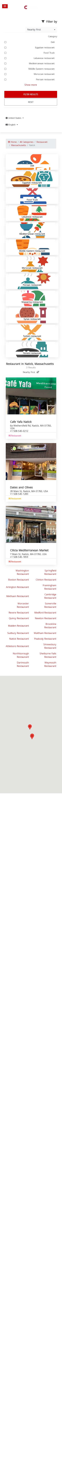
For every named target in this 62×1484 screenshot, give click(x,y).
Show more (31, 85)
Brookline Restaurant (50, 626)
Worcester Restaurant (23, 605)
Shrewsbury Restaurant (49, 646)
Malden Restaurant (18, 626)
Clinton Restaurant (46, 580)
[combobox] (41, 29)
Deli (53, 42)
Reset (30, 102)
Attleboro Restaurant (17, 646)
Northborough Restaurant (21, 655)
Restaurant (41, 142)
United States (15, 118)
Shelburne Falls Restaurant (48, 655)
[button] (5, 6)
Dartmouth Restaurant (23, 664)
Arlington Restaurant (17, 587)
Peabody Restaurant (45, 639)
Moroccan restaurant (44, 74)
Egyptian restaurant (45, 47)
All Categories (26, 142)
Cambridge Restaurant (50, 596)
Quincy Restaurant (19, 618)
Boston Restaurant (18, 580)
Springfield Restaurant (50, 572)
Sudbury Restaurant (18, 633)
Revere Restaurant (19, 612)
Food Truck (49, 53)
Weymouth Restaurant (50, 664)
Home (13, 142)
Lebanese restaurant (44, 58)
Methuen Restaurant (17, 596)
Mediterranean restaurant (42, 63)
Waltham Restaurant (45, 633)
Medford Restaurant (45, 612)
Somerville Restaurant (50, 605)
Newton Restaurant (45, 618)
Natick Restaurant (19, 639)
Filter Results (31, 94)
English (12, 125)
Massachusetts (18, 145)
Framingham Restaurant (49, 587)
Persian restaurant (45, 79)
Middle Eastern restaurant (41, 69)
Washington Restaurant (22, 572)
